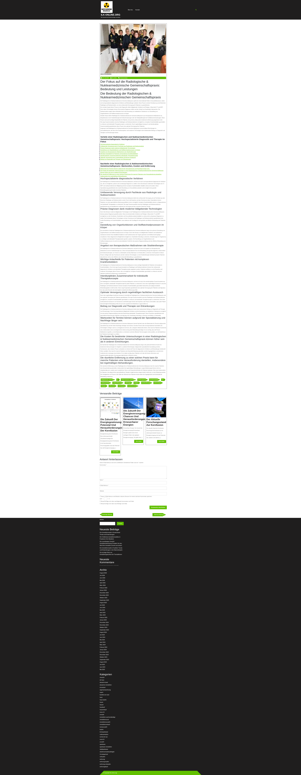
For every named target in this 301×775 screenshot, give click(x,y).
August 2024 (103, 632)
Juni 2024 (102, 637)
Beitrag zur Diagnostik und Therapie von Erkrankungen (115, 159)
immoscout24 (103, 727)
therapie (103, 386)
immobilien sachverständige (107, 717)
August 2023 (103, 662)
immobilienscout (104, 719)
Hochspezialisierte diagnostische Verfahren (112, 144)
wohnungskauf (104, 766)
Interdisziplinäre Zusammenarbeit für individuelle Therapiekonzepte (119, 155)
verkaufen (102, 756)
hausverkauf (103, 709)
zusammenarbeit (132, 386)
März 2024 (103, 644)
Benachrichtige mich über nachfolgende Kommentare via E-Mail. (117, 501)
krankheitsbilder (154, 379)
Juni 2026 (102, 578)
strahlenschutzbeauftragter (107, 751)
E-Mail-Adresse (104, 485)
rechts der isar (104, 737)
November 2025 (104, 595)
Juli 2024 (102, 635)
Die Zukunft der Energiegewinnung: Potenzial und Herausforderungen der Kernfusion (111, 425)
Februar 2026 (103, 587)
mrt (163, 379)
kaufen (101, 729)
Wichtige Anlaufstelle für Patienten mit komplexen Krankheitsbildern (119, 153)
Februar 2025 (103, 617)
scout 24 (102, 739)
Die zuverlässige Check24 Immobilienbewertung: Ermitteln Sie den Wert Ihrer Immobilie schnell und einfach (111, 543)
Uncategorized (105, 74)
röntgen (136, 382)
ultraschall (112, 386)
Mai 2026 (102, 580)
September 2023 (104, 659)
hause (101, 702)
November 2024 (104, 625)
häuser (102, 704)
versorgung (121, 386)
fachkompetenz (142, 379)
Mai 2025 (102, 610)
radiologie (128, 382)
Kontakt (137, 9)
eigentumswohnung (105, 690)
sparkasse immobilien (106, 746)
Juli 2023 (102, 664)
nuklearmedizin (105, 382)
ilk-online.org (110, 14)
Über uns (130, 9)
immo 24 (102, 712)
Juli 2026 (102, 575)
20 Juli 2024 (106, 78)
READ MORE (116, 452)
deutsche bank (104, 682)
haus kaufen (103, 699)
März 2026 (103, 585)
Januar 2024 (103, 649)
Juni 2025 (102, 607)
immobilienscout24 (105, 722)
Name (102, 480)
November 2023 (104, 654)
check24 (102, 677)
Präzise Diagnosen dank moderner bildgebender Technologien (117, 148)
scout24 (102, 742)
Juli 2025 (102, 605)
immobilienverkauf (105, 724)
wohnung (102, 759)
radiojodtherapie (117, 382)
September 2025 (104, 600)
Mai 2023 (102, 669)
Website (102, 491)
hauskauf (102, 707)
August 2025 (103, 602)
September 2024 (104, 630)
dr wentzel (102, 687)
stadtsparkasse (104, 749)
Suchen (102, 519)
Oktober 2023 (103, 657)
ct (117, 379)
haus (101, 697)
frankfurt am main (104, 694)
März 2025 (103, 615)
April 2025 (102, 612)
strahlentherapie (146, 382)
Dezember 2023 (104, 652)
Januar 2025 (103, 620)
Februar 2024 (103, 647)
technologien (157, 382)
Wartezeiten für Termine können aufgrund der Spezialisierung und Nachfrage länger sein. (125, 168)
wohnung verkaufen (105, 764)
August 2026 (103, 573)
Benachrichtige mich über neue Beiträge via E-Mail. (114, 503)
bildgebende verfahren (107, 379)
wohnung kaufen (104, 761)
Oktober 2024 (103, 627)
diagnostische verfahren (128, 379)
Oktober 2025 (103, 597)
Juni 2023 (102, 667)
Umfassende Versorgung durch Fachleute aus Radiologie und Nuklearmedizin (122, 146)
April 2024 (102, 642)
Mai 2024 (102, 639)
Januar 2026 (103, 590)
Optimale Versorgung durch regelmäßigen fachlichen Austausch (118, 157)
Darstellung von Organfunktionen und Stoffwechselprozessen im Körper (120, 150)
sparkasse (102, 744)
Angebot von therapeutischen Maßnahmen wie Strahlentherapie (118, 152)
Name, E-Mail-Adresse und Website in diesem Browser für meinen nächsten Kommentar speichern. (126, 496)
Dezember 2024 (104, 622)
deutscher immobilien (106, 685)
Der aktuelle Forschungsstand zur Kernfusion (156, 422)
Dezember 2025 (104, 592)
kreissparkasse (104, 732)
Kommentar (103, 465)
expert (101, 692)
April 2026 (102, 582)
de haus (102, 680)
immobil (102, 714)
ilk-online (114, 78)
